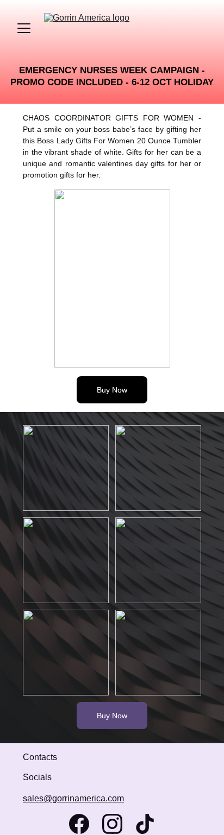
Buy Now (112, 389)
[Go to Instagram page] (112, 824)
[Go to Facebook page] (79, 824)
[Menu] (23, 28)
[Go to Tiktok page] (145, 824)
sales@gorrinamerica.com (73, 798)
